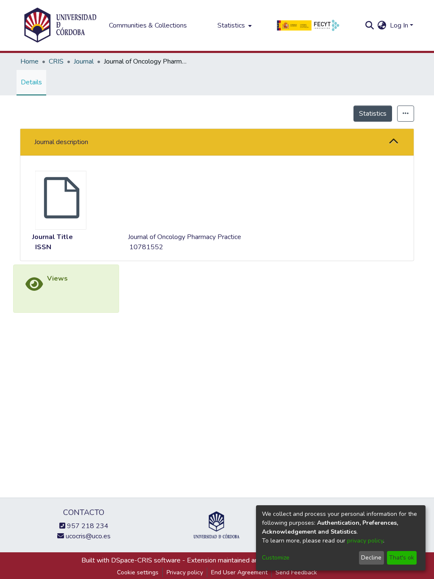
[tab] (217, 142)
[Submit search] (369, 25)
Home (29, 61)
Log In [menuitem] (399, 25)
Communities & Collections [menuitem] (148, 25)
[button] (393, 142)
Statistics (373, 113)
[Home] (60, 25)
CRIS (56, 61)
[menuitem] (234, 25)
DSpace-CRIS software (146, 560)
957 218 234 (86, 526)
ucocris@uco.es (87, 536)
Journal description (61, 142)
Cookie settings (138, 572)
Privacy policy (185, 572)
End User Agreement (239, 572)
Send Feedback (296, 572)
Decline (371, 558)
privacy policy (365, 541)
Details (31, 82)
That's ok (401, 558)
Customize (275, 558)
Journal (84, 61)
